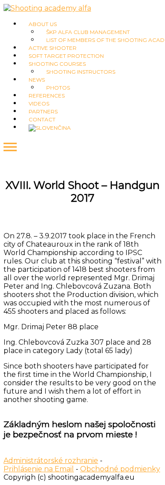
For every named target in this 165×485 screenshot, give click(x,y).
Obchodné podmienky (120, 469)
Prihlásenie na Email (39, 469)
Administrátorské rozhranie (51, 460)
